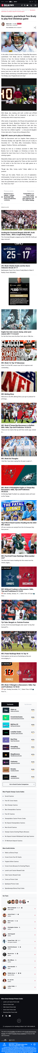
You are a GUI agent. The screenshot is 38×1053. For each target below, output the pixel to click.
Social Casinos (9, 796)
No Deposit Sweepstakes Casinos (15, 823)
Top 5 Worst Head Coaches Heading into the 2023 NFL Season (18, 524)
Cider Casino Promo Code (9, 1007)
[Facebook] (22, 5)
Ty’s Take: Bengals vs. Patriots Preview (15, 622)
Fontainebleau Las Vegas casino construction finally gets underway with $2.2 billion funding (30, 197)
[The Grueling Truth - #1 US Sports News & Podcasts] (8, 5)
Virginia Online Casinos (12, 861)
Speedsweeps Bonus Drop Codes (14, 888)
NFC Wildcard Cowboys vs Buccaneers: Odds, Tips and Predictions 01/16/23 (17, 590)
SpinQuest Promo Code (12, 884)
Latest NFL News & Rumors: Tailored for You (19, 10)
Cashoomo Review (15, 763)
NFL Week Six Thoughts (9, 458)
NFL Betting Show (7, 394)
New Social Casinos (11, 827)
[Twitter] (25, 5)
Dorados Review (15, 770)
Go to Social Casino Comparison (19, 784)
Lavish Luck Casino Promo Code (11, 1002)
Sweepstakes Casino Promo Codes (15, 818)
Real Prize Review (15, 741)
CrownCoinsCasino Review (17, 718)
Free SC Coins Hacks (11, 800)
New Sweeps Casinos (11, 805)
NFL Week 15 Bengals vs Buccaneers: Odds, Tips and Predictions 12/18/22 (18, 686)
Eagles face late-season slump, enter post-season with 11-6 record (16, 333)
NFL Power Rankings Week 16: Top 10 (14, 654)
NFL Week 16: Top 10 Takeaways (12, 363)
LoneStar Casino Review (17, 733)
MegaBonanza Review (16, 755)
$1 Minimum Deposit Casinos (13, 841)
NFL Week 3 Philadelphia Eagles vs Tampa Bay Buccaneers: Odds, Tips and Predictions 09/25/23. (18, 489)
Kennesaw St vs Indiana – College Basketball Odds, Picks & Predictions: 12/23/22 (8, 197)
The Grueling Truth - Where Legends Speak (10, 8)
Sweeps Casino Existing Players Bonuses (17, 832)
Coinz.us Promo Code (11, 879)
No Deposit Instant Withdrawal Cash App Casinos (19, 836)
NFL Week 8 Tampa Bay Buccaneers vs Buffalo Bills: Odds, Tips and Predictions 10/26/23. (17, 426)
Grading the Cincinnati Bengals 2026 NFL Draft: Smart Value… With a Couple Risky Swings (18, 233)
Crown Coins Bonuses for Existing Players (17, 866)
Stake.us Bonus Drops (11, 852)
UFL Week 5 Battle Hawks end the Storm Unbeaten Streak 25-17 (15, 267)
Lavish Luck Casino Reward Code (14, 870)
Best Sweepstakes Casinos (13, 809)
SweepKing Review (15, 748)
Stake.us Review (15, 711)
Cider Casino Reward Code (13, 875)
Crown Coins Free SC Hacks (13, 857)
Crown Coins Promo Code (9, 1009)
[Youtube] (27, 5)
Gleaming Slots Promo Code (10, 1012)
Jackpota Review (15, 778)
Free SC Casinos (10, 814)
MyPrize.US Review (15, 726)
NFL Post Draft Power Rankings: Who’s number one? (18, 557)
